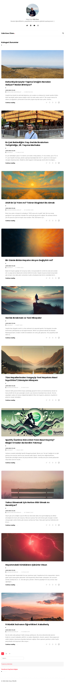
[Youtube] (34, 25)
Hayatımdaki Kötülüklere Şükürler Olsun (26, 564)
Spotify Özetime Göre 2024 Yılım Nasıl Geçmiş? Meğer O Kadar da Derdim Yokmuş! (29, 441)
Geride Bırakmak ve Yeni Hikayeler (23, 317)
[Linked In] (30, 25)
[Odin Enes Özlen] (32, 10)
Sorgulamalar (11, 92)
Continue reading (10, 102)
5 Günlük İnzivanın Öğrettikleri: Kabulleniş (27, 624)
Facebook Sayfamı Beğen (9, 669)
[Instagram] (38, 25)
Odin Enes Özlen (7, 33)
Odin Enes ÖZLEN (10, 90)
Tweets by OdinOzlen (6, 664)
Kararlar (15, 387)
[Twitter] (27, 25)
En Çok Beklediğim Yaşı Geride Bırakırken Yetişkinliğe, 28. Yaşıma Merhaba (26, 143)
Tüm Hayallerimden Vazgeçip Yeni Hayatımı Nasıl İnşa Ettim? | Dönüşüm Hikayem (31, 379)
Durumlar (18, 92)
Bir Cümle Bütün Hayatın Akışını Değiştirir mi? (29, 260)
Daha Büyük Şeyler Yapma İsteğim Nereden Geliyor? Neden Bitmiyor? (28, 83)
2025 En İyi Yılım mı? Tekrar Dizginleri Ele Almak (30, 202)
